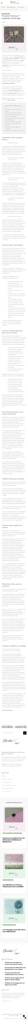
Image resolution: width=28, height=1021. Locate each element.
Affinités (3, 776)
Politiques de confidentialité (18, 1018)
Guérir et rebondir (6, 782)
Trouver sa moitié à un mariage (14, 130)
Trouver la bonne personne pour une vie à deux (13, 115)
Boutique (11, 1015)
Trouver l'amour (6, 13)
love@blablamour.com (7, 1001)
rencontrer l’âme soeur (11, 609)
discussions (10, 515)
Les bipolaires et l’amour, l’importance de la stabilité (13, 886)
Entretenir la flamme (7, 779)
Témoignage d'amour (7, 788)
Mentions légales (7, 1014)
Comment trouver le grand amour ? (13, 110)
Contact (17, 1015)
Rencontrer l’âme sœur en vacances (13, 127)
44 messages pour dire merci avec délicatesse (14, 931)
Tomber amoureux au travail (13, 121)
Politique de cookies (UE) (19, 1014)
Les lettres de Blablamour (8, 785)
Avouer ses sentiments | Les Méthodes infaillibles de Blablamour (14, 840)
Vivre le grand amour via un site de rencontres (14, 119)
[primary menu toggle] (1, 2)
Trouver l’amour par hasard (13, 113)
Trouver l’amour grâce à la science (12, 124)
